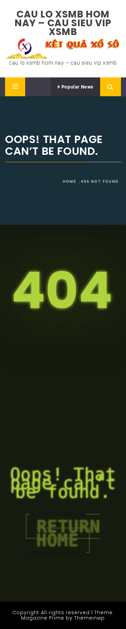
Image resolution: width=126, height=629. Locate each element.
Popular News (76, 87)
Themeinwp (89, 618)
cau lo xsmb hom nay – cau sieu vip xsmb (63, 23)
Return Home (68, 533)
